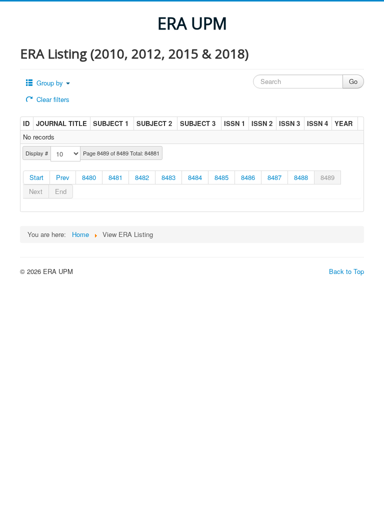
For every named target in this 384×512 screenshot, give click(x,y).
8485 (221, 177)
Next (35, 191)
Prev (63, 177)
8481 (115, 177)
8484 (195, 177)
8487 (275, 177)
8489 (327, 177)
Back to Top (346, 271)
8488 (301, 177)
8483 (169, 177)
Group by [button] (49, 83)
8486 (248, 177)
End (60, 191)
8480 (89, 177)
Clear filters (52, 99)
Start (37, 177)
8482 (142, 177)
